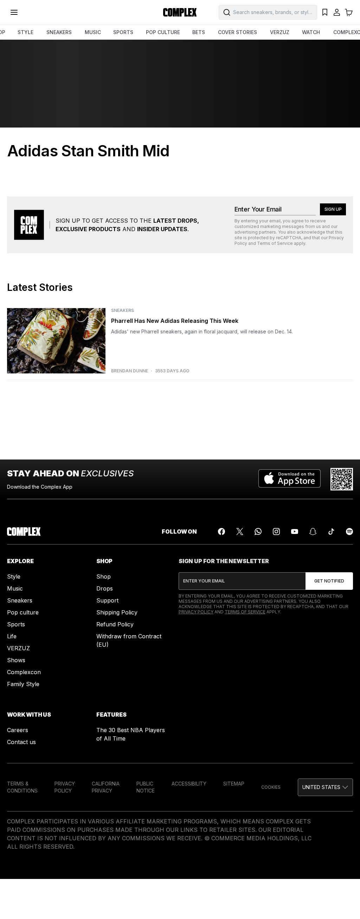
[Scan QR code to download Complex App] (341, 479)
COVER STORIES (237, 32)
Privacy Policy (196, 611)
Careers (17, 730)
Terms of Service (275, 243)
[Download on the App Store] (289, 479)
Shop (103, 576)
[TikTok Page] (331, 531)
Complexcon (24, 672)
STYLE (25, 32)
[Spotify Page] (349, 531)
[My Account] (337, 12)
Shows (16, 660)
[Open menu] (14, 12)
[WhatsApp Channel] (258, 531)
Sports (16, 624)
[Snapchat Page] (312, 531)
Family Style (23, 683)
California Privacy (106, 787)
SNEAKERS (59, 32)
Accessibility (189, 784)
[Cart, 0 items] (349, 12)
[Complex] (180, 12)
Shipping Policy (116, 612)
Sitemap (233, 784)
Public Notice (145, 787)
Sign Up (333, 209)
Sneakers (19, 600)
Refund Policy (115, 624)
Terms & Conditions (22, 787)
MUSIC (93, 32)
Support (107, 600)
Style (13, 576)
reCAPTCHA (288, 237)
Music (15, 588)
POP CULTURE (163, 32)
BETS (198, 32)
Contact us (21, 741)
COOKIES (271, 787)
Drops (104, 588)
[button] (325, 787)
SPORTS (123, 32)
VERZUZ (279, 32)
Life (12, 636)
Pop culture (23, 612)
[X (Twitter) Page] (239, 531)
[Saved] (325, 12)
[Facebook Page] (221, 531)
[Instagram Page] (276, 531)
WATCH (311, 32)
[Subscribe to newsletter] (329, 581)
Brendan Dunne (129, 371)
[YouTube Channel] (294, 531)
